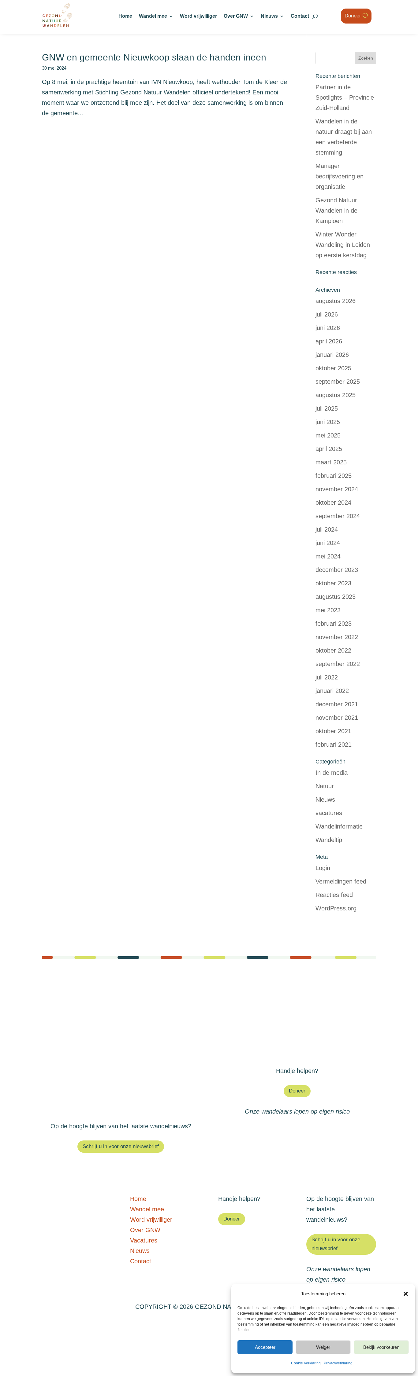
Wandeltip (328, 839)
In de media (331, 772)
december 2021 (336, 704)
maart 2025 (331, 462)
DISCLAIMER (121, 1326)
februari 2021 (333, 744)
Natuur (324, 786)
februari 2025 (333, 475)
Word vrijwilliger (198, 16)
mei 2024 (328, 556)
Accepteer (265, 1347)
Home (125, 16)
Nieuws (269, 16)
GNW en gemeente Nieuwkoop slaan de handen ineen (154, 57)
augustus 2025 (335, 395)
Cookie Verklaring (306, 1363)
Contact (300, 16)
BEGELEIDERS (167, 1326)
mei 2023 (328, 610)
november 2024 (336, 489)
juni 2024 (327, 543)
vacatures (328, 813)
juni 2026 (327, 327)
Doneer (353, 16)
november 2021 (336, 717)
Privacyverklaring (338, 1363)
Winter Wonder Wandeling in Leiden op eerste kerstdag (342, 244)
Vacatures (297, 1030)
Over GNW (236, 16)
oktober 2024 (333, 502)
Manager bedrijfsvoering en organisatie (339, 176)
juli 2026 (326, 314)
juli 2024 (326, 529)
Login (322, 868)
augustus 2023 (335, 596)
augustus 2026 (335, 301)
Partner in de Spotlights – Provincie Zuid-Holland (344, 97)
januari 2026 (332, 354)
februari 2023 (333, 623)
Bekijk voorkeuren (381, 1347)
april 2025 (328, 448)
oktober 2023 (333, 583)
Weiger (323, 1347)
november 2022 (336, 637)
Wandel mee (153, 16)
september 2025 (337, 381)
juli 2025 (326, 408)
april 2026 (328, 341)
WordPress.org (335, 908)
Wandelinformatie (339, 826)
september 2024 (337, 516)
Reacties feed (334, 894)
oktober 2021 (333, 731)
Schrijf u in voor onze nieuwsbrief (121, 1146)
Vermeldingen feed (340, 881)
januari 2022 (332, 690)
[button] (406, 1294)
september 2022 (337, 664)
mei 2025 (328, 435)
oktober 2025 (333, 368)
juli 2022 (326, 677)
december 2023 (336, 569)
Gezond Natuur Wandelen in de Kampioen (336, 210)
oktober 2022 (333, 650)
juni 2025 (327, 422)
